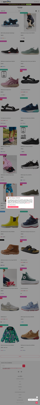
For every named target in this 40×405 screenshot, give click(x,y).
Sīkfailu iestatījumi (12, 204)
